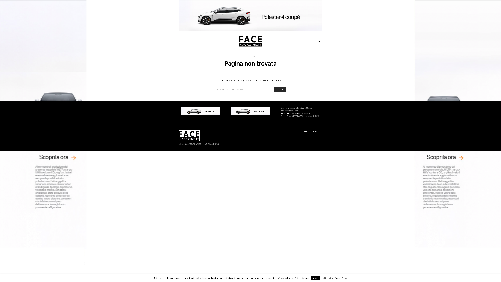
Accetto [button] (315, 278)
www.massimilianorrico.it (292, 113)
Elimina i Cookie (341, 278)
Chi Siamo (303, 132)
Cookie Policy (327, 278)
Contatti (317, 132)
